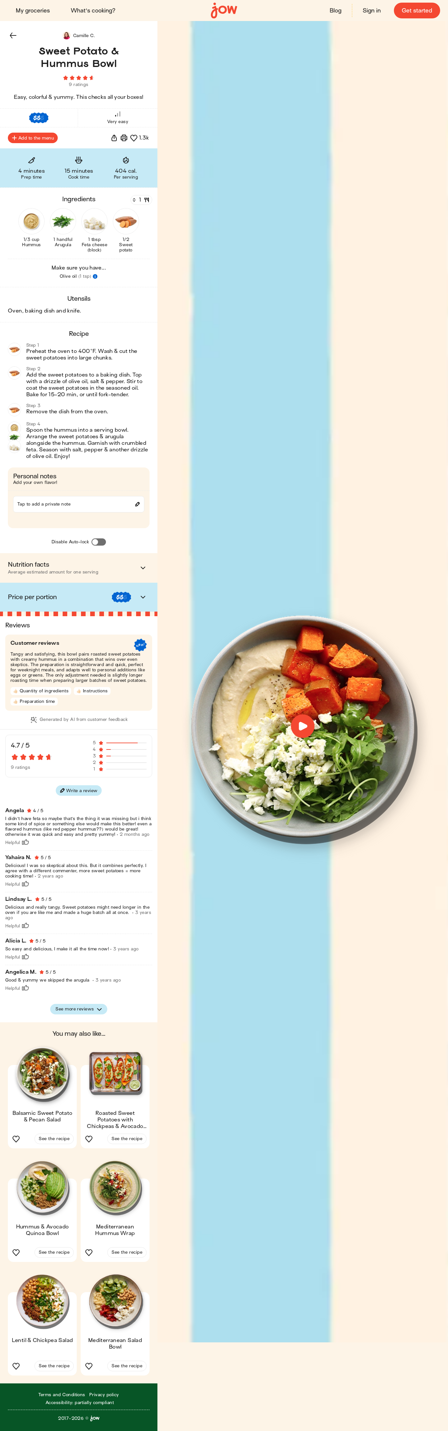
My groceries (33, 11)
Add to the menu (36, 138)
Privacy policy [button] (104, 1394)
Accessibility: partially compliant (80, 1402)
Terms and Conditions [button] (61, 1394)
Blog (335, 11)
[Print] (124, 137)
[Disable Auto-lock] (99, 542)
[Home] (224, 10)
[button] (13, 35)
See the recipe (54, 1138)
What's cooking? (93, 11)
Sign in (372, 11)
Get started (417, 11)
